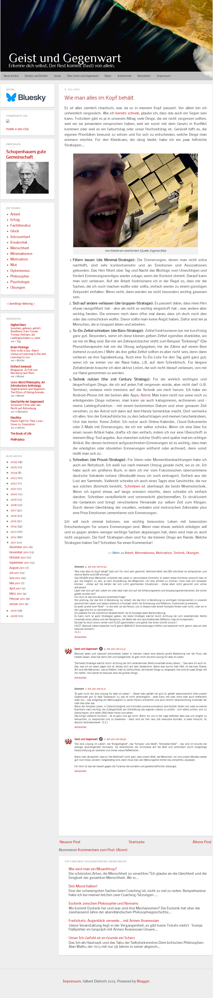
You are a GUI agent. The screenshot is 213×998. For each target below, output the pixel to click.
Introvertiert (20, 237)
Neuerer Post (70, 842)
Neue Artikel (11, 76)
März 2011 (16, 593)
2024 (14, 472)
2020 (14, 494)
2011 (14, 542)
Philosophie (19, 277)
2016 (14, 516)
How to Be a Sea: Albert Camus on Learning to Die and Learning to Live (28, 354)
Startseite (137, 842)
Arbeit (129, 553)
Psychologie (20, 282)
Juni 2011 (15, 578)
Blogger (143, 981)
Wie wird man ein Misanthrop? (93, 869)
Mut (13, 265)
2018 (14, 505)
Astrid (145, 395)
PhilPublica (18, 439)
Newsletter (144, 76)
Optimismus (20, 271)
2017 (14, 510)
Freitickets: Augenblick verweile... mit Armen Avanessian (114, 921)
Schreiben (132, 487)
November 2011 (19, 552)
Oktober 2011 (18, 557)
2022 (14, 483)
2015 (14, 521)
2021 (14, 489)
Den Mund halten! (83, 886)
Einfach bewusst (21, 366)
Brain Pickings (20, 347)
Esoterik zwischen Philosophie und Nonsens (103, 904)
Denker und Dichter (36, 76)
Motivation (164, 553)
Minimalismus (144, 553)
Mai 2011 (15, 583)
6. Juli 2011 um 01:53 (95, 567)
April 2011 (15, 588)
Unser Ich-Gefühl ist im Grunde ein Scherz (102, 938)
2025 (14, 467)
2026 (14, 462)
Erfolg (15, 220)
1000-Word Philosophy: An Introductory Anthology (28, 384)
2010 (14, 610)
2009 (14, 616)
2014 (14, 526)
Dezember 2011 (19, 547)
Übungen (192, 553)
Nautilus (16, 417)
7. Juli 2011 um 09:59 (115, 739)
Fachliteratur (20, 226)
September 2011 (19, 562)
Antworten (80, 637)
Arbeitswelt (124, 76)
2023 (14, 478)
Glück (14, 231)
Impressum (163, 76)
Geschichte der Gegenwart (27, 401)
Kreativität (18, 243)
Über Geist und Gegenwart (83, 76)
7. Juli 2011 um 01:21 (95, 689)
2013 (14, 532)
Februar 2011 (17, 599)
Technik (179, 553)
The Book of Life (21, 433)
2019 (14, 499)
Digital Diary (18, 325)
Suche (57, 76)
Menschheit (19, 248)
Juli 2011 (14, 573)
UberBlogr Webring (21, 303)
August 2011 (17, 568)
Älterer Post (202, 842)
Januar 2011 (17, 604)
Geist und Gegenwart (65, 58)
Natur (108, 76)
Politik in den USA (17, 129)
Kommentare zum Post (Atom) (103, 850)
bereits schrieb (127, 113)
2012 (14, 537)
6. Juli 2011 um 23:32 (115, 649)
